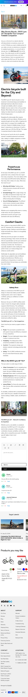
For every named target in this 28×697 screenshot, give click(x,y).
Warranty (3, 624)
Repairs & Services (20, 629)
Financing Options (5, 640)
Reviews (3, 616)
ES (21, 5)
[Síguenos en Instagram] (8, 605)
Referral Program (5, 671)
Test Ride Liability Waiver (5, 662)
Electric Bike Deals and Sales (6, 644)
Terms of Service (5, 630)
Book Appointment (5, 656)
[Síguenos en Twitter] (4, 605)
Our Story (3, 613)
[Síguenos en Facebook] (1, 605)
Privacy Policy (4, 637)
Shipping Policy (5, 627)
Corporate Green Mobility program (5, 679)
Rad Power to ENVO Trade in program (6, 674)
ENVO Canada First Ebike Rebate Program (6, 667)
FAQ (17, 635)
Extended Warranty (20, 632)
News (2, 621)
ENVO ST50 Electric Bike (6, 575)
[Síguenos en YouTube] (11, 605)
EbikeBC (9, 685)
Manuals (18, 613)
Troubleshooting (20, 623)
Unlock (21, 2)
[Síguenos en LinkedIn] (14, 605)
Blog (2, 619)
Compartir (3, 437)
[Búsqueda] (4, 5)
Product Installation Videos (20, 617)
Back (3, 12)
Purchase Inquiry (5, 653)
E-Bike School (19, 620)
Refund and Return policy (5, 634)
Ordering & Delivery (20, 626)
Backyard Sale (19, 637)
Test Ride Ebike (4, 658)
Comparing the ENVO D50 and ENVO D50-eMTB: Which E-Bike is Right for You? (12, 538)
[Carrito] (26, 5)
